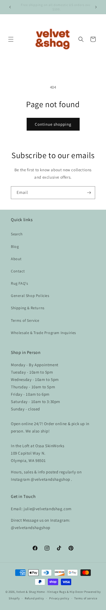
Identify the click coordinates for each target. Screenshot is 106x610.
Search (17, 234)
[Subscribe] (89, 192)
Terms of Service (25, 320)
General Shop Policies (30, 295)
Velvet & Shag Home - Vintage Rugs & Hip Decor (50, 592)
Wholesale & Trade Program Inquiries (43, 332)
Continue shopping (53, 124)
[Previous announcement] (10, 7)
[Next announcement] (96, 7)
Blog (15, 246)
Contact (18, 271)
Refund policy (34, 598)
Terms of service (85, 598)
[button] (11, 39)
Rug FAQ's (19, 283)
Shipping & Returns (28, 307)
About (16, 258)
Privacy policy (59, 598)
